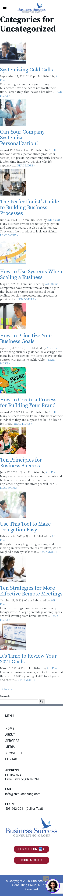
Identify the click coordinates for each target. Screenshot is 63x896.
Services (12, 741)
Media (10, 747)
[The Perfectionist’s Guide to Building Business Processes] (13, 193)
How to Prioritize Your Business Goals (26, 338)
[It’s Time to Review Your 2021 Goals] (13, 648)
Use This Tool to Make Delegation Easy (25, 527)
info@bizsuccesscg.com (22, 794)
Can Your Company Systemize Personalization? (22, 138)
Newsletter (14, 753)
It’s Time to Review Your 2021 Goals (28, 659)
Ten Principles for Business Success (21, 463)
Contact (12, 759)
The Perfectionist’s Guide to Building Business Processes (29, 207)
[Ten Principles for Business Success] (13, 452)
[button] (41, 701)
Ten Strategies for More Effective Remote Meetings (31, 591)
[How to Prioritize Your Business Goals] (13, 327)
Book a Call (30, 860)
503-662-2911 (15, 808)
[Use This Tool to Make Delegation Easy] (13, 516)
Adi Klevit (55, 150)
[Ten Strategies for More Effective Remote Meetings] (13, 580)
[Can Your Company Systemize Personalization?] (13, 123)
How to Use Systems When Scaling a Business (31, 274)
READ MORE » (26, 165)
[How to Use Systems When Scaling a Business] (13, 263)
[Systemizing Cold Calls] (13, 61)
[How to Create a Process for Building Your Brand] (13, 391)
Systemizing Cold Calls (26, 70)
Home (9, 728)
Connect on (28, 849)
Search (5, 696)
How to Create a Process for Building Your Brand (28, 402)
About (10, 735)
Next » (8, 689)
